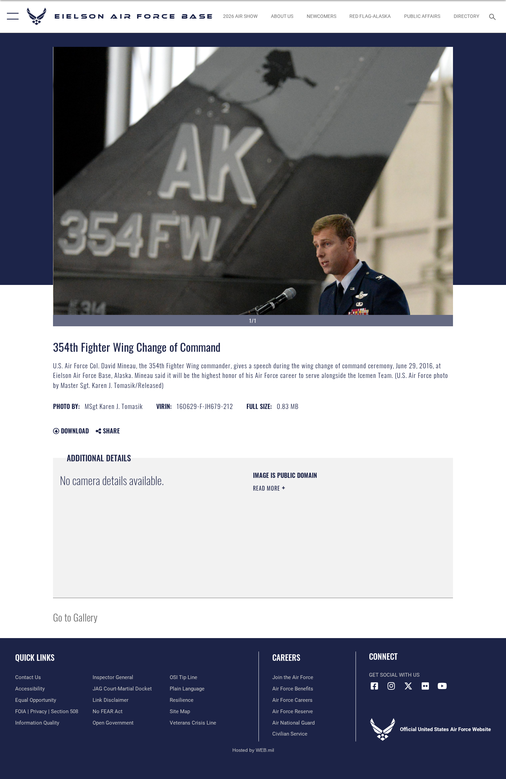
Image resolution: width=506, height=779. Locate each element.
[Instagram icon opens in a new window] (391, 686)
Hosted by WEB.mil (253, 750)
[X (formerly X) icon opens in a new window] (408, 686)
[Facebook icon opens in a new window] (374, 686)
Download (74, 430)
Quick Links (34, 657)
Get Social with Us (394, 675)
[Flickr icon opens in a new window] (425, 686)
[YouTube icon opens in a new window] (442, 686)
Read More (267, 488)
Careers (286, 657)
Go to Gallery (75, 616)
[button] (11, 16)
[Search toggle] (493, 16)
